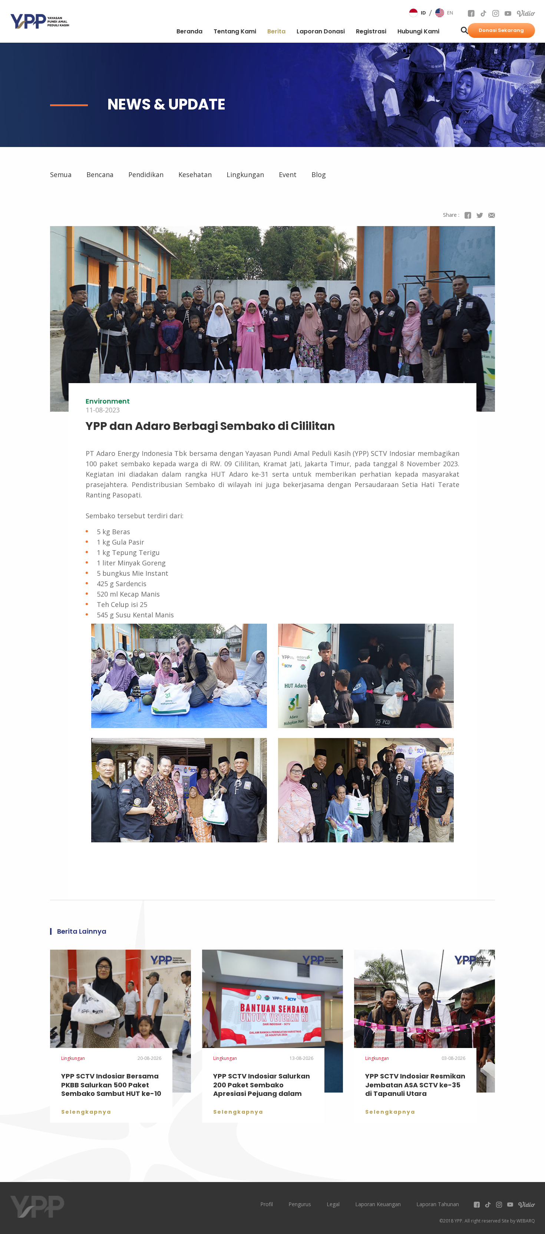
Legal (333, 1204)
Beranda (189, 31)
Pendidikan (146, 174)
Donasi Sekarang (501, 30)
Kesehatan (195, 174)
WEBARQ (525, 1221)
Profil (266, 1204)
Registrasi (371, 31)
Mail (491, 215)
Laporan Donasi (321, 31)
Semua (61, 174)
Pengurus (299, 1204)
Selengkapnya (86, 1112)
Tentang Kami (235, 31)
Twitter (479, 215)
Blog (318, 174)
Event (288, 174)
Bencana (99, 174)
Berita (276, 37)
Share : (451, 214)
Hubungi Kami (418, 31)
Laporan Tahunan (437, 1204)
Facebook (468, 215)
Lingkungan (245, 174)
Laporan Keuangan (378, 1204)
